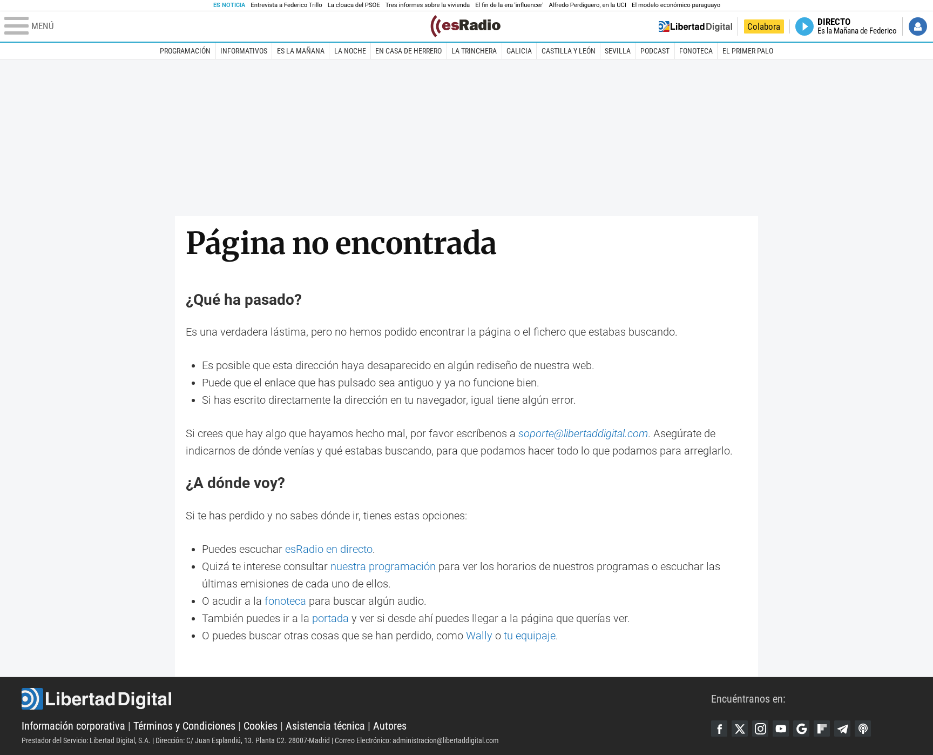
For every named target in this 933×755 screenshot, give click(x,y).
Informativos (243, 50)
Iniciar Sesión (918, 26)
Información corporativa (73, 725)
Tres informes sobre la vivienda (428, 5)
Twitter (740, 728)
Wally (479, 635)
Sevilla (618, 50)
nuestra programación (383, 566)
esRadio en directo (329, 549)
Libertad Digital (366, 699)
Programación (185, 50)
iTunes (863, 728)
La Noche (350, 50)
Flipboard (822, 728)
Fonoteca (696, 50)
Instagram (760, 728)
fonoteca (285, 600)
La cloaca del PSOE (354, 5)
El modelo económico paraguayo (676, 5)
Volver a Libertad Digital (695, 26)
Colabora (763, 26)
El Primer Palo (747, 50)
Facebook (719, 728)
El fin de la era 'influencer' (509, 5)
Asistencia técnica (325, 725)
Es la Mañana (300, 50)
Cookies (261, 725)
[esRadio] (465, 26)
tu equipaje (530, 635)
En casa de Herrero (408, 50)
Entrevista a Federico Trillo (286, 5)
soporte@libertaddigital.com (583, 433)
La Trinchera (474, 50)
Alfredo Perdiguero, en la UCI (587, 5)
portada (330, 618)
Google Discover (801, 728)
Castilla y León (569, 50)
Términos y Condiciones (184, 725)
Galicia (519, 50)
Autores (390, 725)
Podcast (655, 50)
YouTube (781, 728)
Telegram (842, 728)
